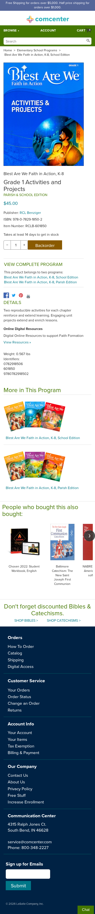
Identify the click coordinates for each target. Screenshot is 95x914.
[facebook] (6, 295)
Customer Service (26, 680)
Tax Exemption (21, 746)
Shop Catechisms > (64, 620)
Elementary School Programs (37, 50)
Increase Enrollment (26, 802)
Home (8, 50)
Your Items (17, 739)
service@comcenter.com (30, 842)
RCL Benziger (30, 212)
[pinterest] (21, 295)
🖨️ (28, 296)
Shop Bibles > (26, 620)
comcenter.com (47, 18)
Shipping (16, 660)
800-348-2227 (35, 847)
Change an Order (24, 703)
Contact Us (18, 775)
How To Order (21, 646)
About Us (16, 782)
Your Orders (19, 690)
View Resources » (17, 342)
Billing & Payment (23, 752)
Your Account (20, 732)
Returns (15, 710)
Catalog (15, 653)
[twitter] (13, 295)
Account (48, 30)
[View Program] (47, 416)
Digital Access (21, 666)
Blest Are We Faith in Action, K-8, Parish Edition (40, 282)
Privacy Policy (20, 789)
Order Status (19, 696)
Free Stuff (17, 795)
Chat (85, 910)
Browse (10, 30)
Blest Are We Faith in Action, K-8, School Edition (37, 54)
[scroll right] (89, 535)
